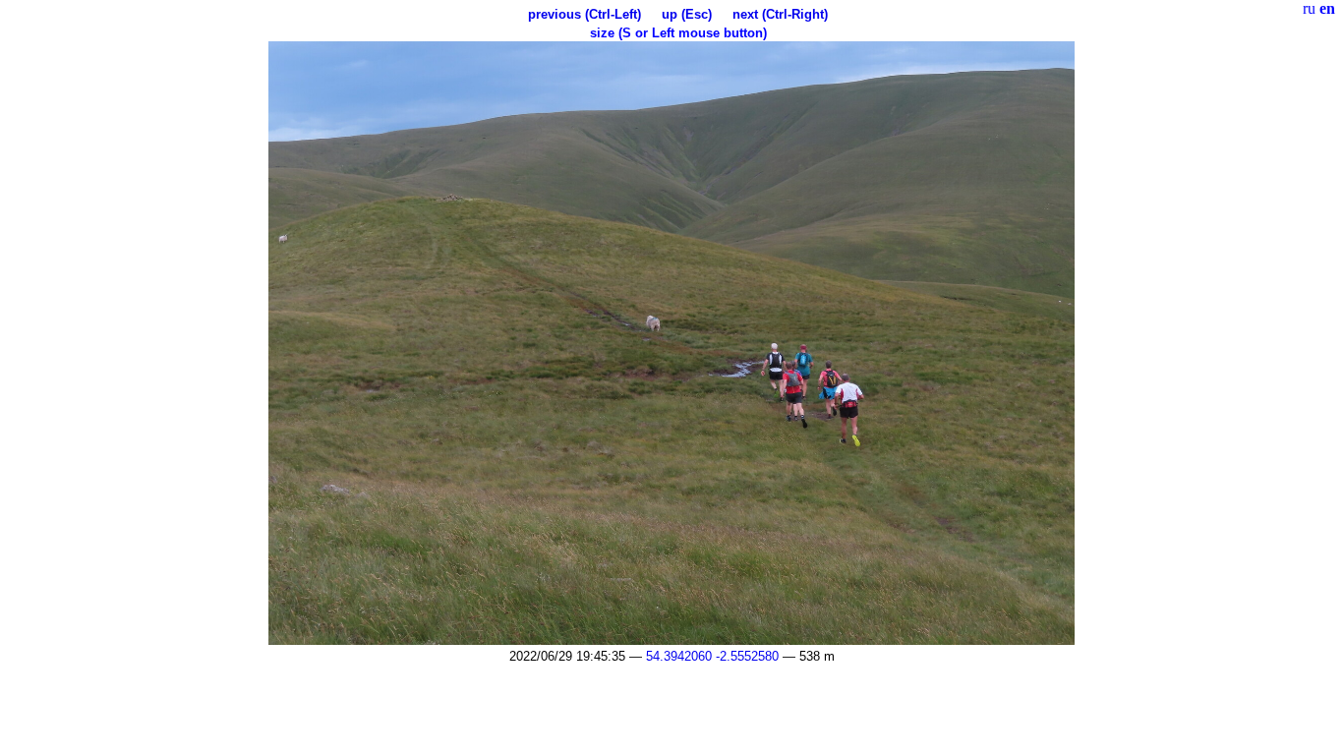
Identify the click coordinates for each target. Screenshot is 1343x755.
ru (1309, 8)
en (1327, 8)
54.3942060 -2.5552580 (712, 656)
